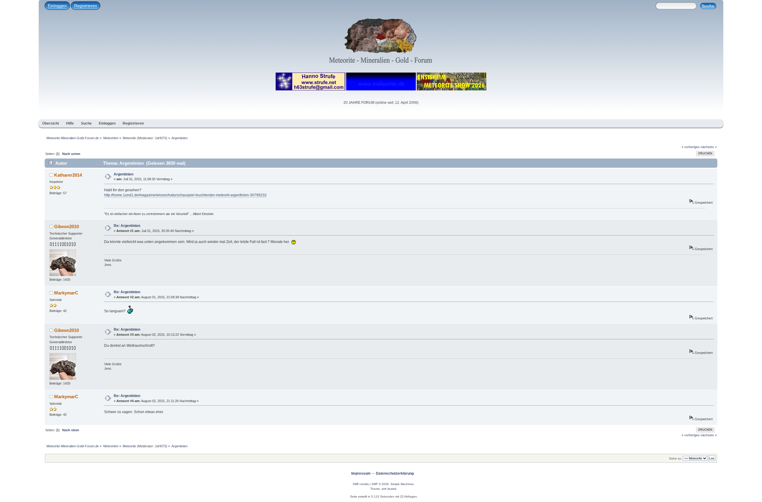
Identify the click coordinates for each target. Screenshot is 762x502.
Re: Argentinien (127, 226)
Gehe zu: (675, 458)
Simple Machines (402, 484)
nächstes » (709, 147)
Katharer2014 (68, 175)
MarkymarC (66, 292)
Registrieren (85, 5)
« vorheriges (691, 147)
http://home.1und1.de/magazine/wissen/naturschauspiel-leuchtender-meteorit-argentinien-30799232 (185, 195)
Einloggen (57, 5)
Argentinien (123, 174)
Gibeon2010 (66, 226)
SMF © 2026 (380, 484)
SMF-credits (361, 484)
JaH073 (160, 138)
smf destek (389, 488)
